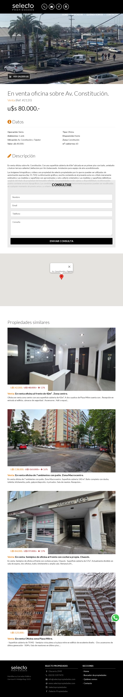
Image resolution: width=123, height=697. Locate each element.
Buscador (77, 14)
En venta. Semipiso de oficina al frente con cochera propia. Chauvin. (49, 556)
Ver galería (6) (20, 76)
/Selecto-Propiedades (58, 691)
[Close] (69, 266)
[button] (61, 277)
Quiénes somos (94, 14)
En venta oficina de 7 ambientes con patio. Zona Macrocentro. (46, 475)
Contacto (112, 14)
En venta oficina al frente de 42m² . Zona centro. (38, 393)
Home (65, 14)
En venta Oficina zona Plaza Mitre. (30, 638)
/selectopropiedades (57, 687)
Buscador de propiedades (95, 675)
